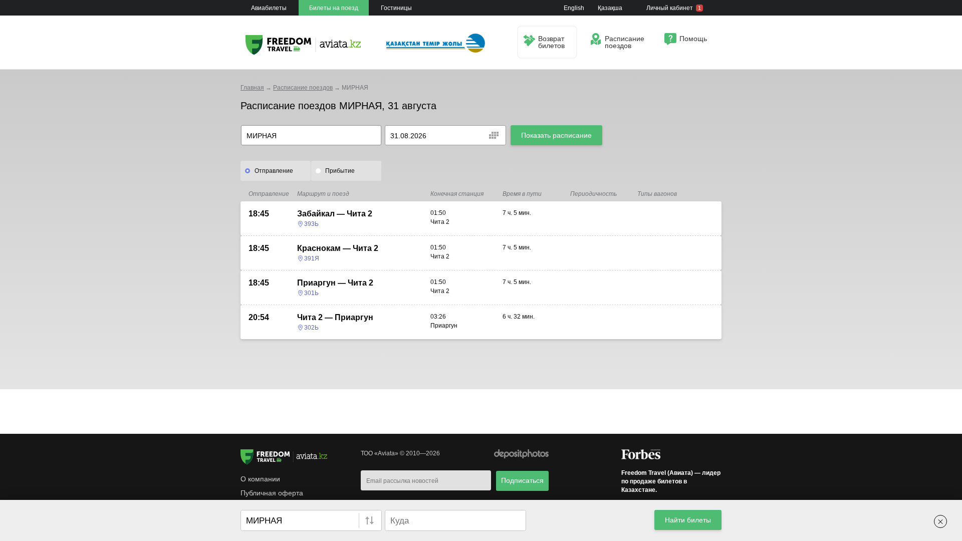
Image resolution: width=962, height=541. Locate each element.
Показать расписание (556, 135)
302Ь (311, 327)
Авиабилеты (269, 8)
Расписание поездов (303, 87)
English (574, 8)
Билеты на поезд (333, 8)
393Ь (311, 223)
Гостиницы (396, 8)
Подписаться (522, 480)
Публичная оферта (272, 493)
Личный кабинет (673, 8)
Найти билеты (688, 520)
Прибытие (340, 170)
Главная (252, 87)
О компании (260, 479)
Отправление (274, 170)
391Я (311, 258)
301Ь (311, 293)
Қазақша (610, 8)
